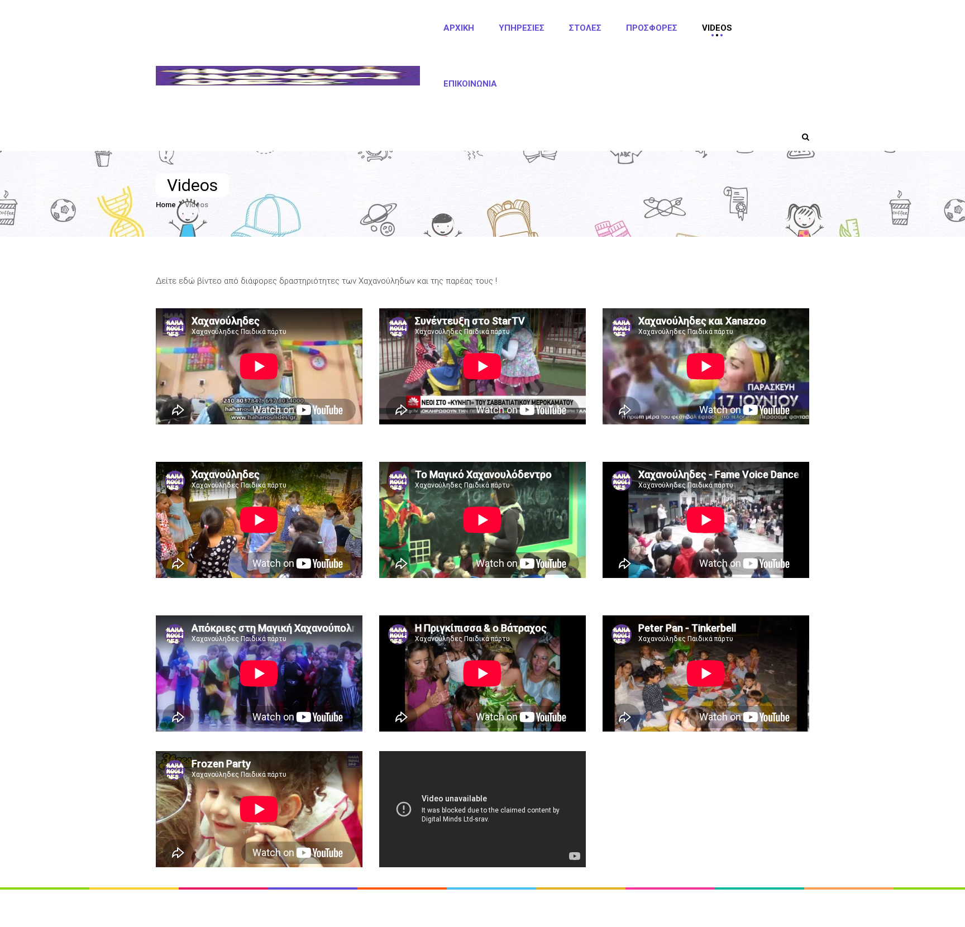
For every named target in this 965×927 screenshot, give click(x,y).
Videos (717, 28)
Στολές (585, 28)
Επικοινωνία (470, 84)
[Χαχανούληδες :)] (288, 75)
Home (166, 204)
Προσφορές (651, 28)
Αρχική (458, 28)
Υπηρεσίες (521, 28)
